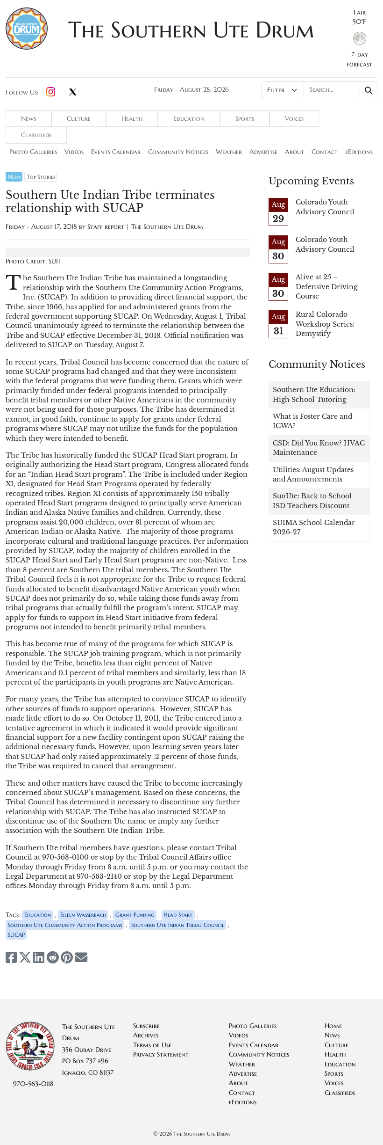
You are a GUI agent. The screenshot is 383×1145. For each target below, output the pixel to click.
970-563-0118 (33, 1084)
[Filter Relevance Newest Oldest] (319, 90)
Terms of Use (152, 1045)
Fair (360, 12)
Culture (79, 119)
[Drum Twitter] (73, 92)
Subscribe (146, 1026)
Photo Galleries (33, 152)
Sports (244, 119)
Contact (325, 152)
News (28, 119)
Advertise (263, 152)
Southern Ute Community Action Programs (65, 924)
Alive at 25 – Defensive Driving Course (326, 286)
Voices (294, 119)
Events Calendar (116, 152)
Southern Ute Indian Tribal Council (177, 924)
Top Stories (41, 176)
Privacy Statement (161, 1054)
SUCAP (16, 934)
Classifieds (36, 135)
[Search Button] (368, 90)
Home (333, 1026)
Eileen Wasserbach (83, 914)
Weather (229, 152)
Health (131, 119)
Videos (74, 152)
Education (189, 119)
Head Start (177, 914)
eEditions (359, 152)
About (294, 152)
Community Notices (178, 152)
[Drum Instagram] (50, 92)
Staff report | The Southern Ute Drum (145, 227)
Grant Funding (134, 914)
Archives (145, 1035)
